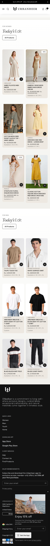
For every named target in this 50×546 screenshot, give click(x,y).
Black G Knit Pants (35, 371)
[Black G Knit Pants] (37, 353)
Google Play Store (9, 445)
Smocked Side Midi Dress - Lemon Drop (35, 141)
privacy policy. (36, 540)
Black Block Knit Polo (13, 371)
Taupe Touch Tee (11, 271)
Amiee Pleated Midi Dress (11, 86)
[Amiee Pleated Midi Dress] (13, 65)
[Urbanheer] (25, 9)
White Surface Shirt (36, 271)
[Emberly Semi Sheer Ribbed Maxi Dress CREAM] (37, 65)
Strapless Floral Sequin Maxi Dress (11, 192)
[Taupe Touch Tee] (13, 252)
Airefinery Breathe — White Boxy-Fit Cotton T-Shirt (13, 322)
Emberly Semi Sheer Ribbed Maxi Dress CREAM (35, 87)
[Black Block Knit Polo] (13, 353)
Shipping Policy (7, 529)
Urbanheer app (32, 473)
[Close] (48, 491)
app (33, 520)
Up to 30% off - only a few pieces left (25, 2)
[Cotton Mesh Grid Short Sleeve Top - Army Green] (13, 118)
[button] (8, 9)
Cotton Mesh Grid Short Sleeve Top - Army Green (12, 138)
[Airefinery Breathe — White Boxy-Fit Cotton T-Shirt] (13, 300)
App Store (6, 441)
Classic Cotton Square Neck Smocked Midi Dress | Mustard (37, 194)
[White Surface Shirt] (37, 252)
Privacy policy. (7, 489)
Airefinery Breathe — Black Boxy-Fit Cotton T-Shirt (37, 322)
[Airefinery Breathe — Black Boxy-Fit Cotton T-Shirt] (37, 300)
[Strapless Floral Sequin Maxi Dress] (13, 171)
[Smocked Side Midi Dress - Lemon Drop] (37, 120)
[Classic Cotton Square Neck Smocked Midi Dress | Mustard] (37, 171)
